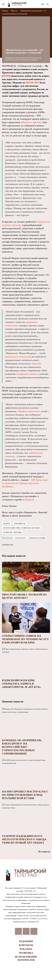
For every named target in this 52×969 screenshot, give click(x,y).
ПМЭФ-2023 (32, 82)
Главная (5, 11)
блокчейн (36, 363)
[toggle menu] (3, 4)
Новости (14, 11)
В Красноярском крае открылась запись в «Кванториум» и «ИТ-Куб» (21, 683)
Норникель (19, 524)
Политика (26, 953)
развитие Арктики (12, 532)
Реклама (26, 949)
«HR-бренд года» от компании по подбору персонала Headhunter (25, 483)
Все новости (44, 851)
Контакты (26, 945)
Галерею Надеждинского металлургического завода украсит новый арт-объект (24, 839)
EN (42, 4)
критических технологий (18, 356)
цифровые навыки (27, 374)
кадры (6, 524)
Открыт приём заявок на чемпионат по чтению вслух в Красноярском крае (25, 639)
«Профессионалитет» (28, 411)
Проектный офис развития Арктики (21, 528)
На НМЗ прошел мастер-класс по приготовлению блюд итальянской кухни (25, 795)
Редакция (26, 941)
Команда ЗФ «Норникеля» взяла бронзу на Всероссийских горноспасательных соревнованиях (22, 747)
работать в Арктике (31, 122)
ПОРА (6, 76)
